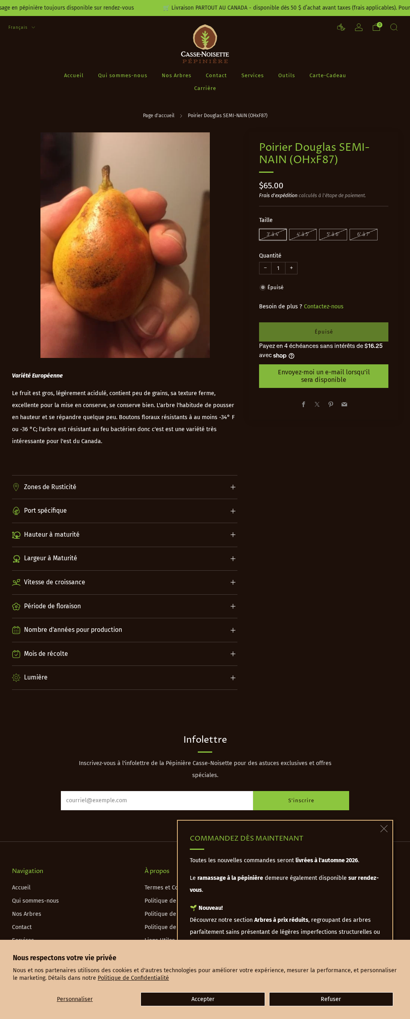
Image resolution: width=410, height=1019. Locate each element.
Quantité (270, 255)
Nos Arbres (176, 75)
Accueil (74, 75)
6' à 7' (363, 234)
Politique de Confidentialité (133, 978)
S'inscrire (301, 800)
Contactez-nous (324, 306)
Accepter (203, 999)
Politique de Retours (171, 914)
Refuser (331, 999)
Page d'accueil (159, 115)
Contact (216, 75)
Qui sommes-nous (122, 75)
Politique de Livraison (173, 900)
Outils (286, 75)
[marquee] (205, 8)
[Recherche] (394, 27)
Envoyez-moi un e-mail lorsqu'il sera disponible (324, 375)
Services (252, 75)
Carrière (205, 88)
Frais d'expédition (278, 195)
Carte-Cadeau (328, 75)
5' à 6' (333, 234)
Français (18, 27)
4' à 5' (303, 234)
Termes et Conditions (172, 887)
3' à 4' (273, 234)
